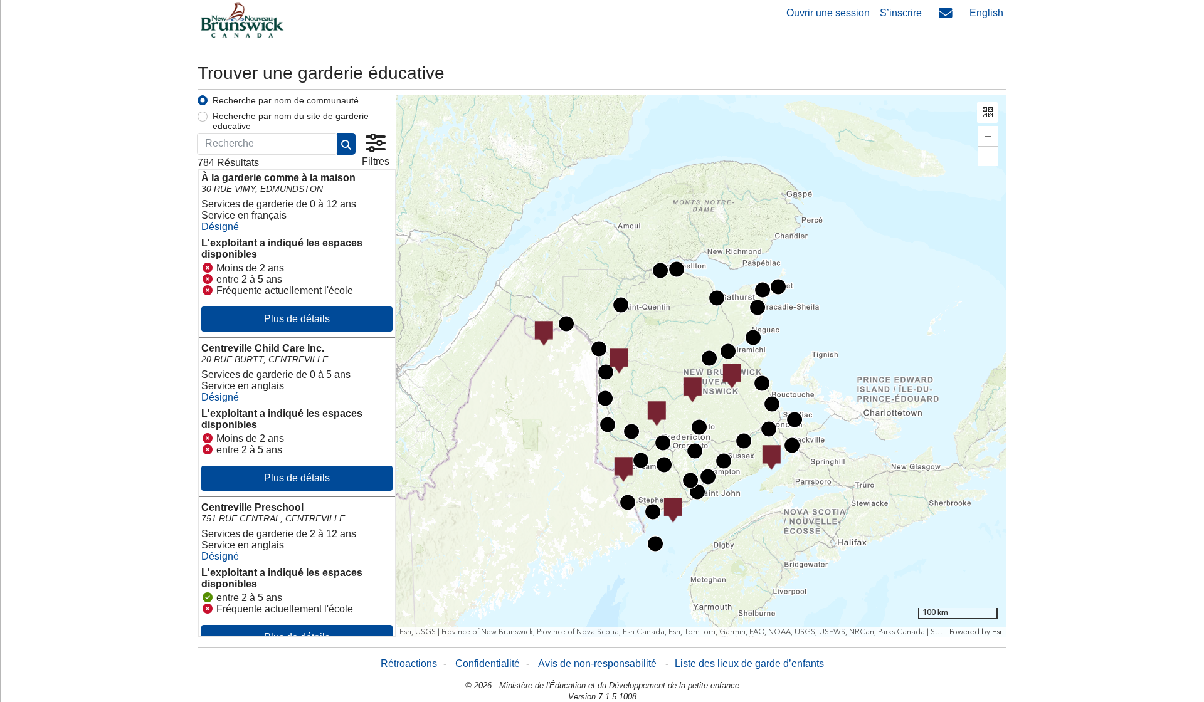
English (986, 13)
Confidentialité (487, 663)
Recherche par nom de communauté (286, 100)
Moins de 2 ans (250, 268)
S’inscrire (901, 13)
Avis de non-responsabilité (597, 663)
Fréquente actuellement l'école (284, 290)
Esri (997, 632)
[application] (701, 366)
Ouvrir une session (828, 13)
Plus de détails (297, 318)
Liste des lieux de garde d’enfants (749, 663)
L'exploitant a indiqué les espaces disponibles (281, 248)
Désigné (220, 226)
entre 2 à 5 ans (249, 279)
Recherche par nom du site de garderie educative (291, 121)
